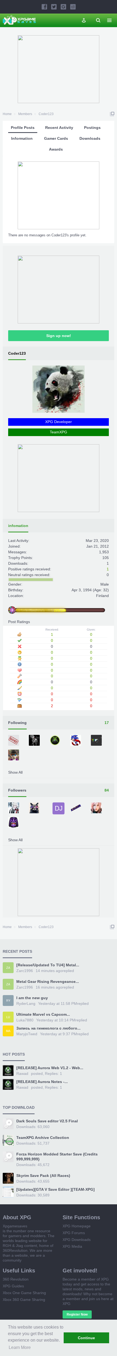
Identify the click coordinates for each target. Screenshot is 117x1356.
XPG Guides (13, 1286)
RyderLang (25, 1003)
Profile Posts (23, 127)
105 (105, 557)
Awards (56, 149)
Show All (15, 772)
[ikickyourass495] (14, 741)
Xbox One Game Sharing (24, 1293)
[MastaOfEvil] (35, 741)
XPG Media (72, 1246)
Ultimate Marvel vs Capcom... (43, 1014)
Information (22, 138)
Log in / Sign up (84, 20)
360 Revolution (16, 1279)
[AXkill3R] (76, 808)
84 (106, 790)
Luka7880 (24, 1020)
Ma (8, 1031)
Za (8, 967)
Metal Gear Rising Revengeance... (47, 981)
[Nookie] (55, 741)
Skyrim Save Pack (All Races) (43, 1175)
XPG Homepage (77, 1226)
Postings (92, 127)
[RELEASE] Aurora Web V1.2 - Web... (49, 1068)
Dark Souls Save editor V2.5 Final (47, 1121)
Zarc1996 (24, 970)
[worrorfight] (97, 808)
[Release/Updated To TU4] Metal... (47, 965)
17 (106, 722)
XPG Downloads (77, 1239)
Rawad (22, 1073)
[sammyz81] (14, 823)
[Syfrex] (14, 808)
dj (59, 808)
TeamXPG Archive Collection (42, 1137)
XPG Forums (74, 1233)
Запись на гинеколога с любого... (48, 1028)
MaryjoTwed (26, 1034)
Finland (102, 595)
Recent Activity (59, 127)
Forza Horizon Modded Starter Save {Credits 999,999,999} (57, 1156)
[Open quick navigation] (112, 114)
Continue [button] (86, 1338)
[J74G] (76, 741)
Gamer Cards (56, 138)
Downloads (89, 138)
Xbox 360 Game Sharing (24, 1299)
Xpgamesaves (15, 1226)
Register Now (77, 1314)
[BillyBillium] (97, 741)
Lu (8, 1017)
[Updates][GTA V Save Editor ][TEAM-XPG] (55, 1189)
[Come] (35, 808)
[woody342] (14, 755)
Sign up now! (58, 336)
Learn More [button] (20, 1347)
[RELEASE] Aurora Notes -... (42, 1081)
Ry (8, 1000)
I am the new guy (32, 998)
